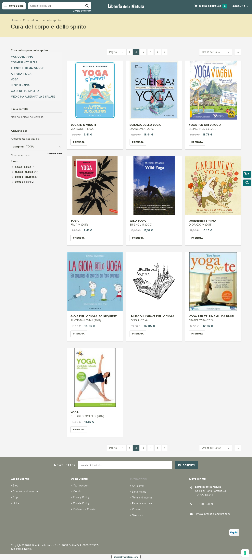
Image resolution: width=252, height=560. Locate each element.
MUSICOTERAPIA (22, 56)
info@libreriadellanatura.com (213, 513)
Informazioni (138, 479)
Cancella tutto (54, 153)
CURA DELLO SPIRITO (25, 91)
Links (16, 503)
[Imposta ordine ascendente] (238, 52)
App (15, 497)
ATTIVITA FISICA (21, 74)
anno (218, 52)
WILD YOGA (138, 220)
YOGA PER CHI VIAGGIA (205, 124)
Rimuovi (59, 147)
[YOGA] (95, 185)
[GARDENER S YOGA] (213, 185)
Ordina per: (208, 52)
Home (15, 20)
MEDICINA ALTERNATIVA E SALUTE (33, 96)
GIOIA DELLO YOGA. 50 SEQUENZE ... (96, 316)
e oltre (24, 182)
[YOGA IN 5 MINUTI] (95, 90)
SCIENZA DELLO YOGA (145, 124)
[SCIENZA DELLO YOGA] (154, 90)
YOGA (74, 220)
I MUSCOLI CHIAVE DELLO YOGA (152, 316)
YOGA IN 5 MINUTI (83, 124)
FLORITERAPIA (20, 85)
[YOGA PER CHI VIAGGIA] (213, 90)
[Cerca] (88, 5)
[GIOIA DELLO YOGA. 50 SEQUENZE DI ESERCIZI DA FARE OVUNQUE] (95, 281)
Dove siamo (139, 491)
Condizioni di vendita (25, 491)
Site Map (137, 515)
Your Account (81, 485)
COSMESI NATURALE (24, 62)
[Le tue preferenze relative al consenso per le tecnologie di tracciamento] (245, 553)
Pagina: (113, 52)
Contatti (136, 509)
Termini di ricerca (142, 497)
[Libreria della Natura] (126, 5)
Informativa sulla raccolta (126, 557)
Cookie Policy (81, 503)
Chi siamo (138, 485)
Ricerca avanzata (81, 10)
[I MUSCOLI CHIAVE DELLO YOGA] (154, 281)
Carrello (77, 491)
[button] (240, 5)
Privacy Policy (81, 497)
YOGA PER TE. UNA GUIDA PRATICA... (214, 316)
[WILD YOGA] (154, 185)
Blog (15, 485)
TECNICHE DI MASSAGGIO (27, 68)
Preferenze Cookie (84, 509)
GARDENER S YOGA (202, 220)
